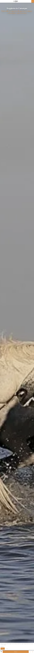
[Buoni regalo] (32, 651)
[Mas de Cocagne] (15, 1)
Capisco (3, 648)
